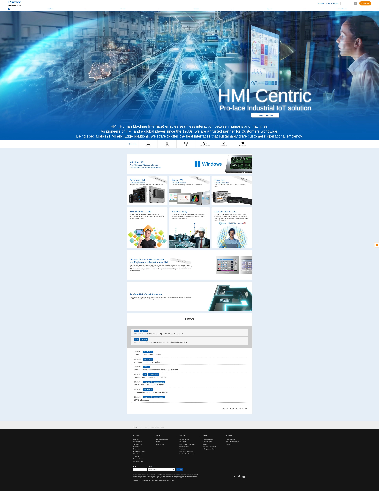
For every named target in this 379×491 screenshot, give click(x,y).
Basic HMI (189, 190)
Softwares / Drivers (204, 144)
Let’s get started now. (232, 227)
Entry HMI (136, 449)
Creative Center (207, 441)
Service (158, 435)
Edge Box (232, 190)
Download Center (208, 439)
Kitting (158, 441)
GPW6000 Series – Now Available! (147, 362)
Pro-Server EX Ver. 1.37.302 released (149, 385)
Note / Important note (238, 409)
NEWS (189, 319)
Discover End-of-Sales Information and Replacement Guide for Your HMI (189, 265)
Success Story (189, 227)
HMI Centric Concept (232, 441)
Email (135, 466)
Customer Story (184, 446)
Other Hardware (138, 454)
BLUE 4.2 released (141, 400)
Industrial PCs (189, 164)
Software (136, 456)
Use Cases (182, 449)
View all (225, 409)
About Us (229, 435)
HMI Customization (162, 439)
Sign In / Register (333, 3)
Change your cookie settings (157, 427)
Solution (196, 9)
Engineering (160, 444)
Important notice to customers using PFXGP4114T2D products (158, 334)
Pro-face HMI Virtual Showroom (189, 296)
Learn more (265, 115)
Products (50, 9)
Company (229, 444)
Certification (223, 144)
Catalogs (167, 144)
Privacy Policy (136, 427)
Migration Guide (138, 461)
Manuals (148, 144)
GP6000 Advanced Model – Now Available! (151, 392)
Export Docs (242, 144)
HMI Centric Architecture (187, 444)
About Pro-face (342, 9)
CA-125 (145, 427)
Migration (205, 444)
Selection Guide (138, 459)
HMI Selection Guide (147, 227)
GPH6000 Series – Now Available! (147, 355)
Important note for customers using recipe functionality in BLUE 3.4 (160, 342)
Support (269, 9)
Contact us (365, 3)
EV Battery (182, 441)
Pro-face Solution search (187, 454)
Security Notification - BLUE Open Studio (150, 377)
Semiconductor (184, 439)
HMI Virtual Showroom (186, 451)
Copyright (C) (136, 480)
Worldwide (321, 3)
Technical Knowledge (209, 446)
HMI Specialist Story (209, 449)
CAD (186, 144)
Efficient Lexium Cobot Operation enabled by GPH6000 (156, 370)
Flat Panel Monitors (139, 451)
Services (123, 9)
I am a (150, 466)
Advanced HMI (147, 190)
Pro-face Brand (230, 439)
